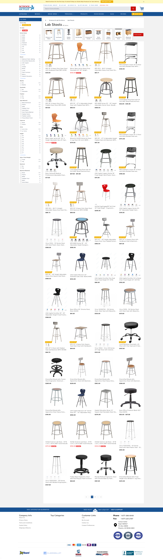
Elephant (24, 42)
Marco (24, 74)
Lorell (23, 70)
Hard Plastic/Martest (27, 112)
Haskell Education (27, 76)
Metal (23, 176)
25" (23, 141)
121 (23, 48)
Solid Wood (25, 110)
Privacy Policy (23, 520)
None (23, 122)
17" (23, 152)
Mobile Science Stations (108, 39)
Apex (23, 52)
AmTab (24, 66)
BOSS (23, 68)
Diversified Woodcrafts (28, 61)
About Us (22, 517)
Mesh (23, 180)
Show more (23, 54)
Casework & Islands (88, 38)
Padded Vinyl (25, 108)
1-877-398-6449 (127, 516)
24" (23, 137)
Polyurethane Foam (27, 118)
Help (83, 517)
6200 (23, 35)
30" (23, 139)
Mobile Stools (69, 38)
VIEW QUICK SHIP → (106, 1)
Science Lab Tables (49, 38)
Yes (23, 98)
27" (23, 151)
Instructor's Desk (118, 38)
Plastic (24, 104)
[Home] (45, 20)
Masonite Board (26, 102)
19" (23, 147)
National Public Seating (28, 59)
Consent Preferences (88, 525)
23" (23, 149)
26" (23, 143)
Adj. (23, 161)
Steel (23, 106)
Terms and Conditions (25, 522)
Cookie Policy (23, 525)
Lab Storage (78, 37)
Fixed (23, 159)
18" (23, 135)
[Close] (143, 1)
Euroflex (24, 44)
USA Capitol (25, 63)
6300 (23, 37)
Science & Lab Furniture (57, 20)
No (23, 83)
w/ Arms (24, 131)
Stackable (24, 91)
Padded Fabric (26, 114)
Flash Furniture (26, 72)
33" (23, 145)
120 (23, 46)
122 (23, 50)
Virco (23, 64)
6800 (23, 41)
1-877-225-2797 (127, 519)
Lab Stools (70, 20)
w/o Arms (25, 129)
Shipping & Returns (25, 528)
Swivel (24, 124)
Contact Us (85, 522)
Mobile (24, 84)
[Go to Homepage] (30, 7)
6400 (23, 39)
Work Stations (98, 38)
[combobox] (89, 9)
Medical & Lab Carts (128, 38)
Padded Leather (26, 116)
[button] (142, 9)
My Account (85, 520)
